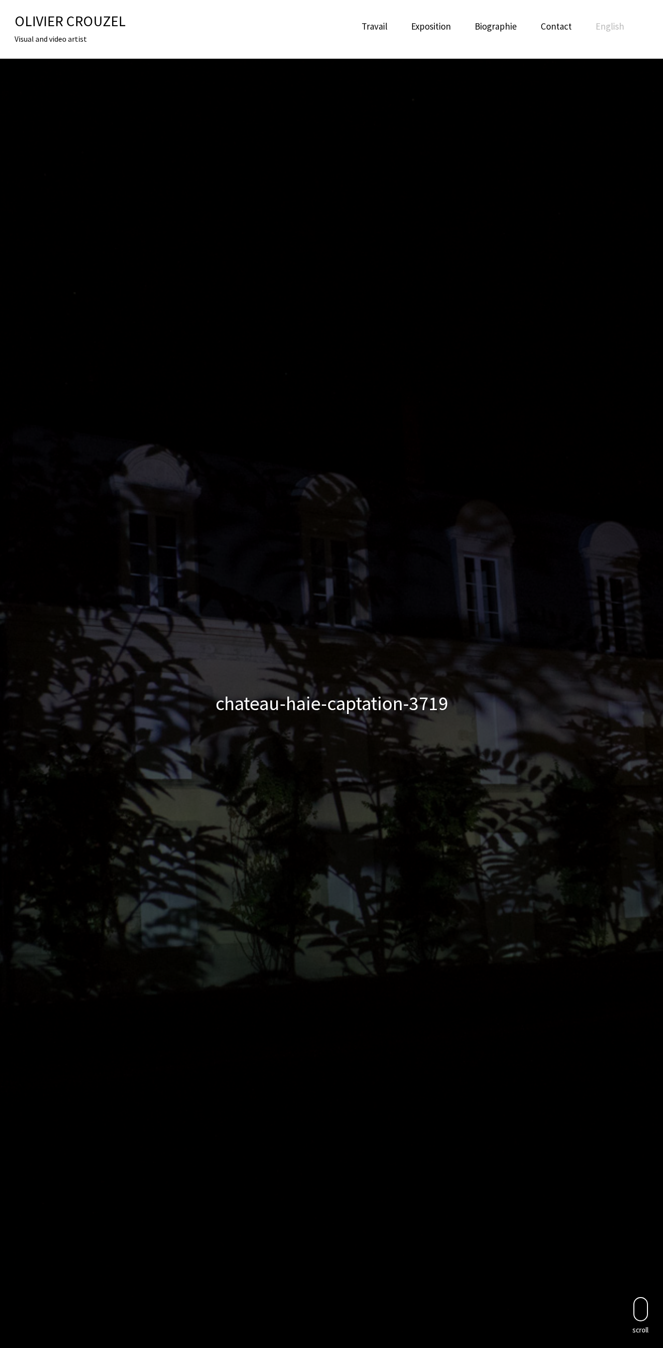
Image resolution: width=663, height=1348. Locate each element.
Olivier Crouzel (70, 21)
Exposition (431, 26)
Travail (374, 26)
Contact (556, 26)
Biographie (496, 26)
